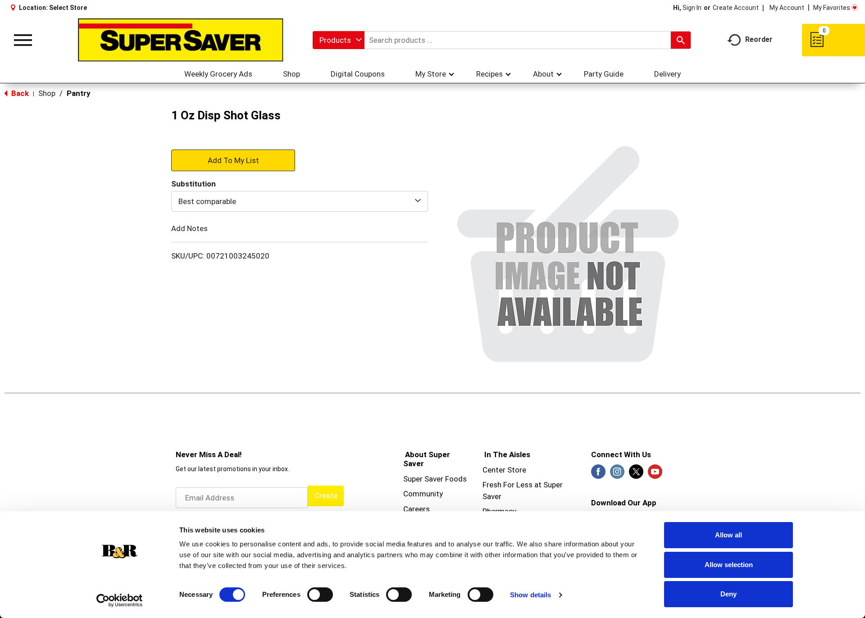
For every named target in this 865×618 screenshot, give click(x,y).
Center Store (504, 469)
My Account (786, 7)
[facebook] (598, 474)
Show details (530, 595)
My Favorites (831, 7)
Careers (416, 508)
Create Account (736, 7)
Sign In (692, 7)
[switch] (320, 594)
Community (423, 493)
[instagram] (617, 474)
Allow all (728, 535)
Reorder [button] (759, 39)
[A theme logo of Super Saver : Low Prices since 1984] (180, 40)
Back (19, 93)
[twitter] (636, 474)
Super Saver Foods (435, 478)
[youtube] (655, 474)
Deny (728, 594)
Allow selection (729, 564)
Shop (46, 93)
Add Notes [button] (189, 228)
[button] (233, 160)
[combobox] (338, 40)
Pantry (79, 93)
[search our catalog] (681, 40)
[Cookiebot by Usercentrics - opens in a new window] (119, 600)
